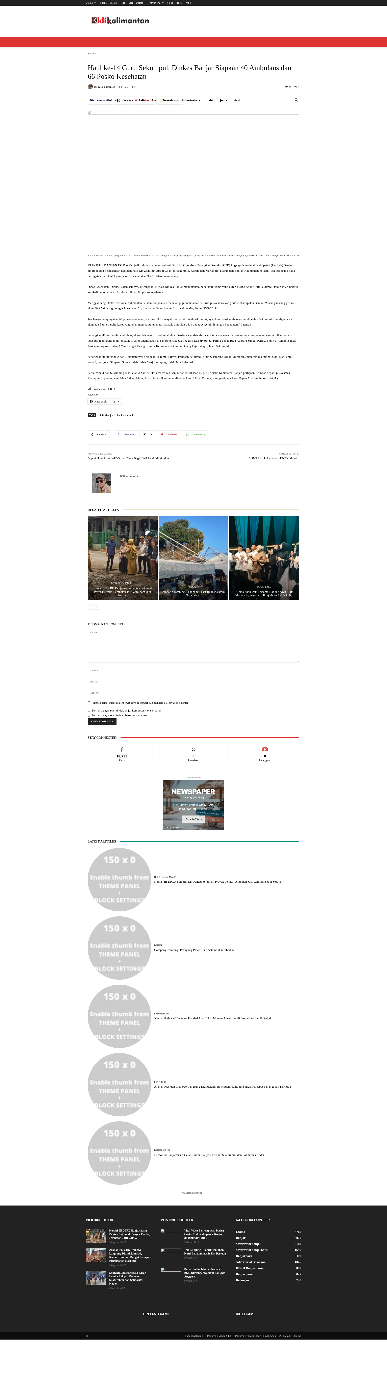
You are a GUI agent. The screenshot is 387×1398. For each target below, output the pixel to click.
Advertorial (155, 2)
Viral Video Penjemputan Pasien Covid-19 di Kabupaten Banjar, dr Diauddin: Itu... (204, 1234)
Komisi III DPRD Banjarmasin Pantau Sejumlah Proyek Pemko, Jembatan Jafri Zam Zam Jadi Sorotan (123, 592)
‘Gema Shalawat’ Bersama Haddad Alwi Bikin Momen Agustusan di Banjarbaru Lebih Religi (212, 1018)
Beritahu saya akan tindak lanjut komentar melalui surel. (126, 710)
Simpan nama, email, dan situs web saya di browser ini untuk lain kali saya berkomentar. (140, 702)
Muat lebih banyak (192, 1192)
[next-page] (96, 607)
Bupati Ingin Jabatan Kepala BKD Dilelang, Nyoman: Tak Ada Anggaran (204, 1273)
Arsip (188, 2)
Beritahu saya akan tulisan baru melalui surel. (120, 715)
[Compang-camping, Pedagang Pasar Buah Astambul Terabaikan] (194, 558)
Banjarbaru (264, 587)
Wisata (113, 2)
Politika (103, 2)
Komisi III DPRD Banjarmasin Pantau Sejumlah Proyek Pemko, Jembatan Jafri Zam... (129, 1234)
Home (297, 1336)
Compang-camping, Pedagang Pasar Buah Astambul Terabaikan (194, 950)
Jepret (179, 2)
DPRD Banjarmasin (122, 583)
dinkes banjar (106, 415)
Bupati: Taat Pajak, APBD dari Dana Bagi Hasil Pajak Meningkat (128, 458)
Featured (160, 1082)
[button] (296, 101)
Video (170, 2)
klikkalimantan (129, 476)
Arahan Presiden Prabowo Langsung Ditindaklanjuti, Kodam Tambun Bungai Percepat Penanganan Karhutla (222, 1086)
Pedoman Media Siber (219, 1336)
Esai (131, 2)
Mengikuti (193, 747)
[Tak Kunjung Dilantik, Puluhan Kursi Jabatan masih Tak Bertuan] (171, 1255)
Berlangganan (265, 747)
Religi (123, 2)
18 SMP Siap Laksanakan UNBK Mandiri (273, 458)
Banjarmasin (162, 1150)
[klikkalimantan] (104, 483)
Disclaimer (285, 1336)
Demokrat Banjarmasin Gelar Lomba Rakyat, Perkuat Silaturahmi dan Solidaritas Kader (209, 1155)
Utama (89, 2)
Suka (122, 747)
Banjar (193, 587)
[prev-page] (90, 607)
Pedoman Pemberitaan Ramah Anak (255, 1336)
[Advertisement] (193, 65)
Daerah (140, 2)
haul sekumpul (125, 415)
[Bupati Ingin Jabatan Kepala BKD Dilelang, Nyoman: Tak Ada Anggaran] (171, 1275)
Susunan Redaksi (194, 1336)
